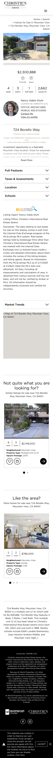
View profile (29, 117)
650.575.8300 (38, 110)
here (22, 755)
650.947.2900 (38, 107)
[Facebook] (23, 723)
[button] (26, 335)
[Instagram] (30, 723)
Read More (26, 160)
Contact (27, 113)
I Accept (41, 744)
